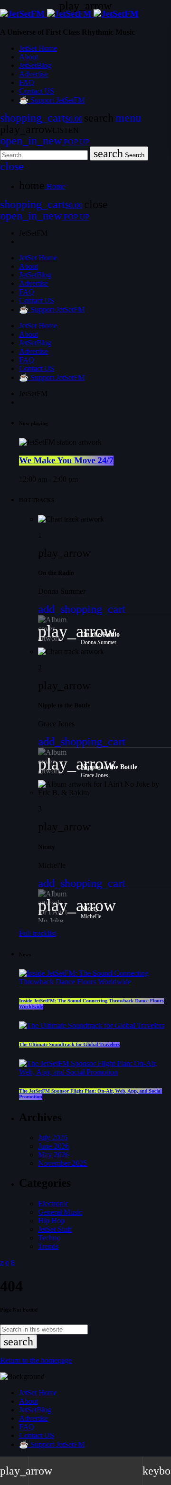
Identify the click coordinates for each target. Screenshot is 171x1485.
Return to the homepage (36, 1360)
